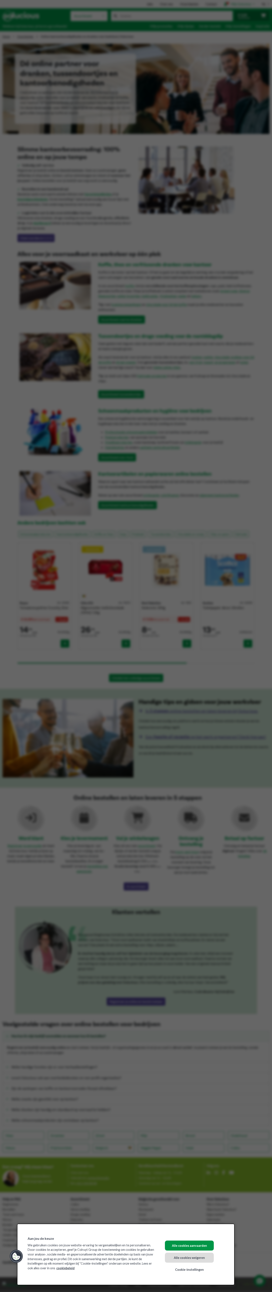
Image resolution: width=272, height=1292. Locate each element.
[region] (126, 1254)
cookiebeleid (65, 1268)
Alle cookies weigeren (189, 1257)
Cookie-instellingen (189, 1269)
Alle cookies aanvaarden (189, 1245)
